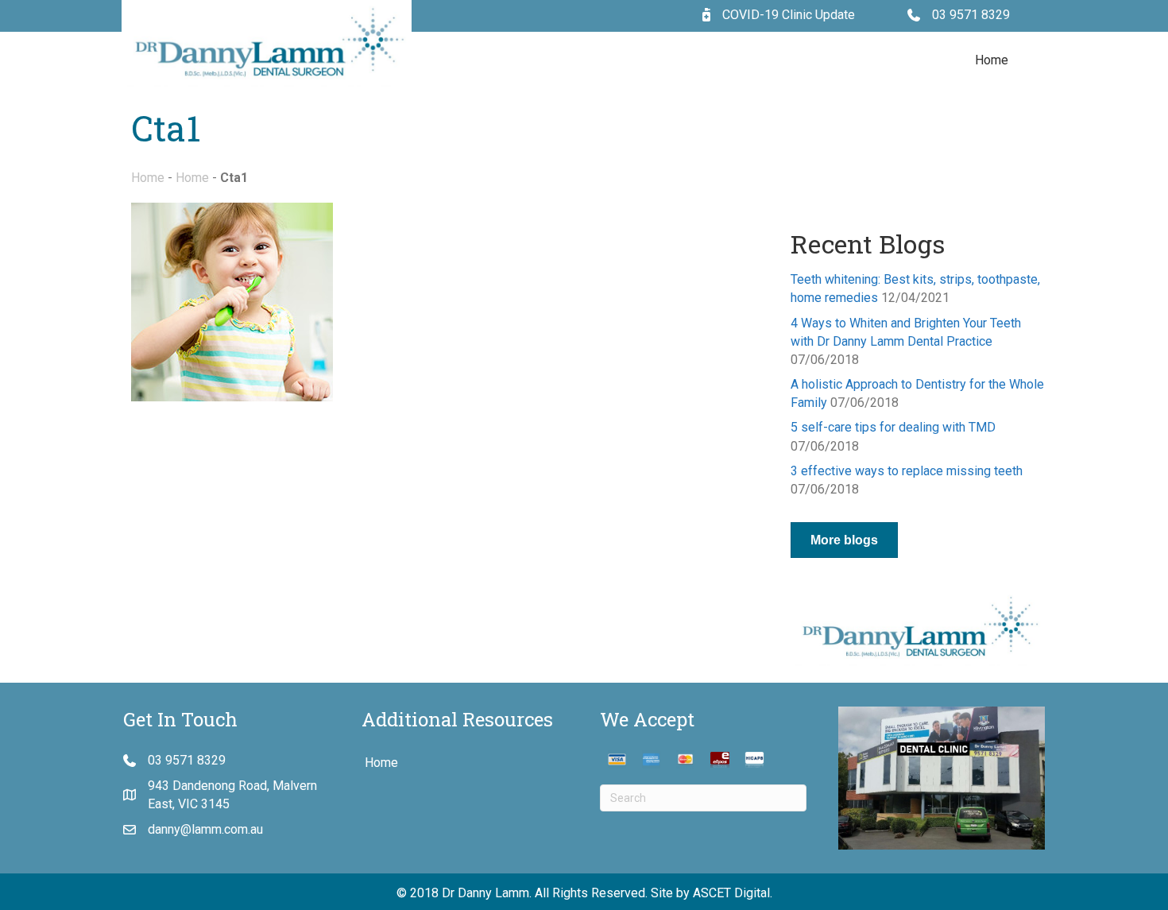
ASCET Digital (731, 892)
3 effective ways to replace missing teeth (907, 470)
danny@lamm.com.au (205, 829)
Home (991, 60)
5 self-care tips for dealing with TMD (893, 427)
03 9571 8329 (971, 14)
